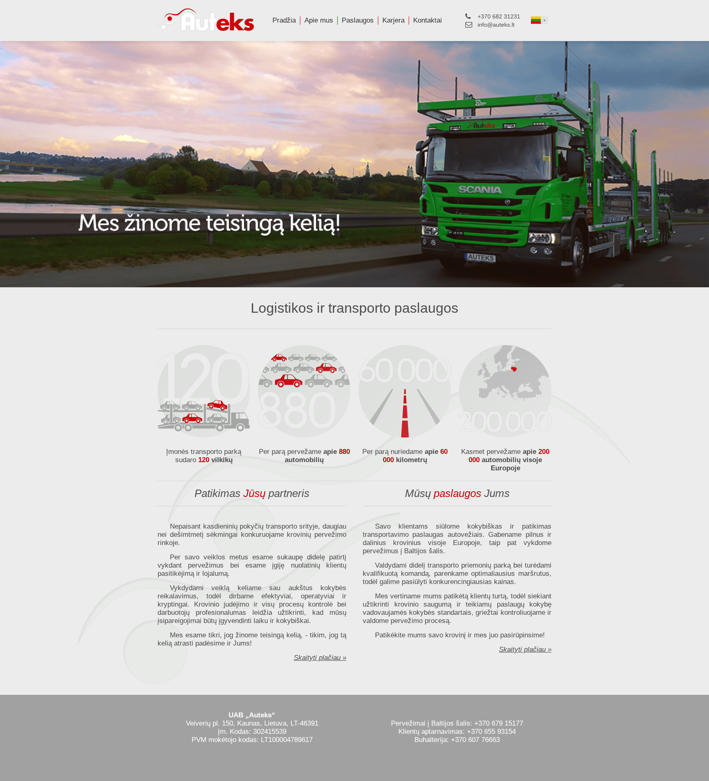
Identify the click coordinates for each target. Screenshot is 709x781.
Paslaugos (358, 20)
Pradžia (284, 20)
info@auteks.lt (496, 24)
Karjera (393, 20)
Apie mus (318, 20)
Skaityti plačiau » (320, 658)
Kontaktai (427, 20)
